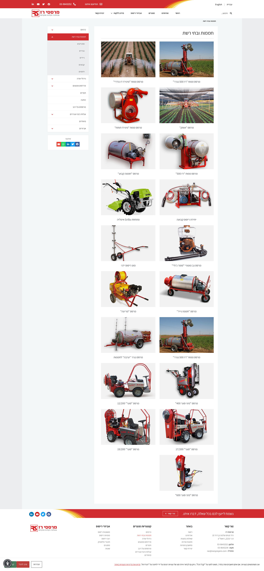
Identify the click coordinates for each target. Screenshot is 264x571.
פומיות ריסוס (104, 535)
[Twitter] (43, 4)
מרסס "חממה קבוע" (128, 173)
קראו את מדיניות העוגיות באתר (127, 564)
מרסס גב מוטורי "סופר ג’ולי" (186, 265)
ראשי (177, 13)
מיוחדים (148, 555)
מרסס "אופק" (186, 127)
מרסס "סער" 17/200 (186, 449)
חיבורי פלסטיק (104, 541)
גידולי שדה (146, 538)
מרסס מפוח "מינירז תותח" (128, 127)
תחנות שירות (187, 541)
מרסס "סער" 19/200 (128, 449)
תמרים (148, 545)
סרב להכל (23, 564)
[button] (77, 144)
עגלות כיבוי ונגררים (143, 551)
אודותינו (165, 13)
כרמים (148, 532)
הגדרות (36, 564)
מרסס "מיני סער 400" (186, 403)
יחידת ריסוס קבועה (186, 219)
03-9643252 (222, 544)
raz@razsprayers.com (217, 551)
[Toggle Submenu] (52, 29)
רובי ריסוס (106, 538)
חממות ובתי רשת (144, 535)
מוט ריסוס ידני (128, 265)
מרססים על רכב (144, 548)
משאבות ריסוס (104, 532)
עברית (229, 4)
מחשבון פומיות (186, 545)
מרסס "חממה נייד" (186, 311)
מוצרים (152, 13)
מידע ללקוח (119, 13)
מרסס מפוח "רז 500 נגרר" (186, 81)
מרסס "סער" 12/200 (128, 403)
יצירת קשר (99, 13)
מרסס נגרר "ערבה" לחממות (128, 357)
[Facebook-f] (48, 4)
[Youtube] (38, 4)
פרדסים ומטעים (144, 541)
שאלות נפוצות (186, 538)
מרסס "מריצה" (128, 311)
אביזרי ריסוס (136, 13)
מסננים (107, 545)
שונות (107, 548)
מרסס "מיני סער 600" (186, 495)
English (218, 4)
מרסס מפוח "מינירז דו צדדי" (128, 81)
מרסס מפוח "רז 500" (187, 173)
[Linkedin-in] (31, 514)
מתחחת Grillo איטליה (128, 219)
